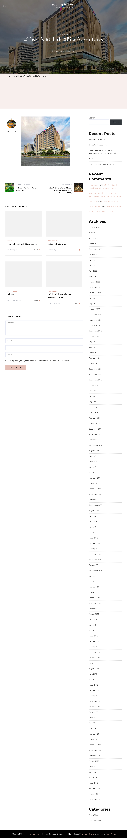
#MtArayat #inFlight (97, 139)
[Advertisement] (63, 93)
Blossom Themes (88, 834)
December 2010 (95, 745)
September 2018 (95, 380)
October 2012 (94, 663)
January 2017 (94, 483)
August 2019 (94, 336)
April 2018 (93, 407)
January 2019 (94, 364)
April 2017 (93, 472)
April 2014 (93, 581)
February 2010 (95, 788)
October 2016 (94, 500)
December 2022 (95, 249)
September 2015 (95, 571)
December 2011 (95, 701)
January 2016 (94, 549)
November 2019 (95, 320)
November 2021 (95, 293)
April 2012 (93, 679)
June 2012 (93, 674)
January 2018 (94, 423)
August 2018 (94, 385)
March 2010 (93, 783)
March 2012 (93, 685)
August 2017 (94, 451)
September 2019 (95, 331)
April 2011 (92, 723)
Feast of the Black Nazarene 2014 (23, 243)
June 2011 (93, 718)
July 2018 (92, 391)
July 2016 (92, 516)
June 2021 (93, 298)
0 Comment (71, 51)
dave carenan (95, 206)
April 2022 (93, 271)
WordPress (110, 834)
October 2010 (94, 756)
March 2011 (93, 728)
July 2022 (93, 260)
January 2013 (94, 647)
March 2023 (93, 244)
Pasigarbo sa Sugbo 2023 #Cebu (102, 164)
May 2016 (92, 527)
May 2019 (92, 347)
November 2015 (95, 560)
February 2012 (94, 690)
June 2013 (93, 620)
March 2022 (93, 276)
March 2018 (93, 413)
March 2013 (93, 636)
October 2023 (94, 227)
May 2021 (92, 304)
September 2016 (95, 505)
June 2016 (93, 522)
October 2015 (94, 565)
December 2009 (95, 799)
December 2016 (95, 489)
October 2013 (94, 609)
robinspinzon (11, 131)
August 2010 (94, 761)
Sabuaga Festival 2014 (58, 243)
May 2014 (92, 576)
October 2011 (94, 712)
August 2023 (94, 233)
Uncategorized (95, 820)
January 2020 (94, 309)
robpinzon (93, 185)
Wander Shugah (96, 193)
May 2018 (92, 402)
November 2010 (95, 750)
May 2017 (92, 467)
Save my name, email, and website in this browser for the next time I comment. (39, 361)
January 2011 (94, 739)
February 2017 (94, 478)
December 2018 (95, 369)
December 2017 (95, 429)
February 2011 (94, 734)
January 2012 (94, 696)
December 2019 (95, 315)
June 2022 (93, 265)
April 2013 (93, 630)
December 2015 (95, 554)
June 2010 (93, 767)
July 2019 (92, 342)
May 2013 (92, 625)
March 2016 (93, 538)
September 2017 (95, 445)
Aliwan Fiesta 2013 (109, 201)
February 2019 (94, 358)
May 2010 (92, 772)
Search (92, 118)
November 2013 (95, 603)
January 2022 (94, 282)
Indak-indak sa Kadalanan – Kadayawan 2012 (61, 296)
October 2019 (94, 325)
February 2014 (94, 587)
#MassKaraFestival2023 (98, 145)
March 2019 (93, 353)
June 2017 (93, 462)
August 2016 (94, 511)
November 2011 (95, 707)
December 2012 (95, 652)
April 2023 (93, 238)
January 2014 (94, 592)
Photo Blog (63, 34)
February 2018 (95, 418)
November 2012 (95, 658)
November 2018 (95, 374)
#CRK (91, 159)
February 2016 (94, 543)
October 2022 (94, 255)
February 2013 (94, 641)
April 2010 (93, 778)
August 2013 (94, 614)
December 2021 (95, 287)
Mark (91, 211)
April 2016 (92, 532)
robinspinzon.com (66, 4)
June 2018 (93, 396)
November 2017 (95, 434)
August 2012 (94, 669)
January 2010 (94, 794)
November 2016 (95, 494)
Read (36, 250)
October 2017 (94, 440)
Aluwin (11, 294)
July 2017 (92, 456)
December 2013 (95, 598)
